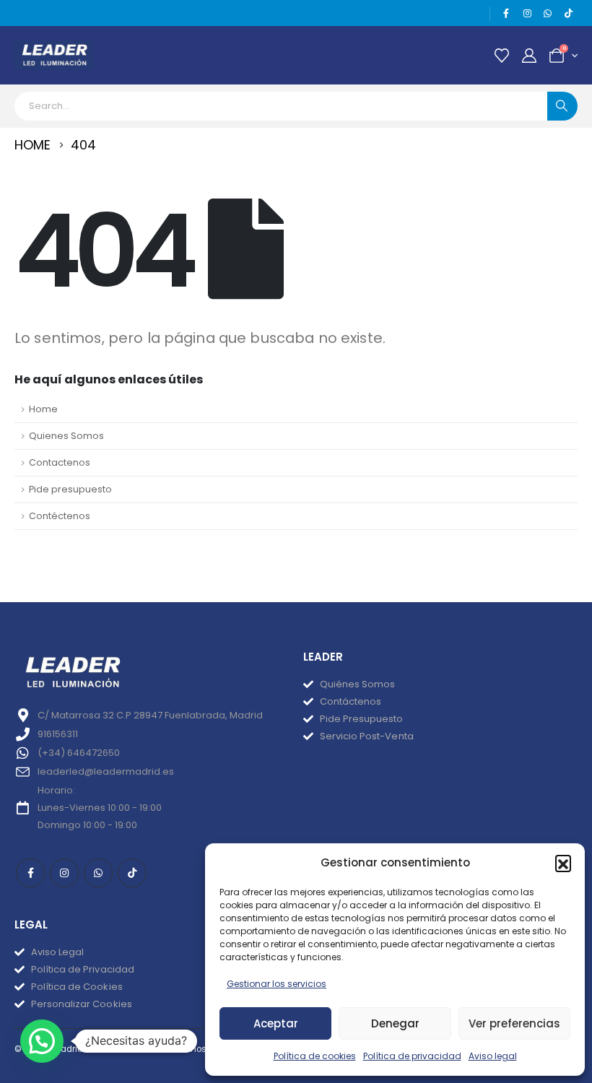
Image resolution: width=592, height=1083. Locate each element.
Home (43, 409)
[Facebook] (506, 13)
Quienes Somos (66, 436)
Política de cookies (315, 1056)
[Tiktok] (568, 13)
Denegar (395, 1023)
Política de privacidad (412, 1056)
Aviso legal (493, 1056)
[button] (563, 863)
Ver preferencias (514, 1023)
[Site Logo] (54, 55)
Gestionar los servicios (276, 984)
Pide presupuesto (70, 489)
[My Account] (529, 55)
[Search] (562, 106)
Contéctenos (59, 516)
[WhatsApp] (548, 13)
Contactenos (59, 462)
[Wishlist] (501, 55)
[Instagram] (527, 13)
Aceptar (275, 1023)
